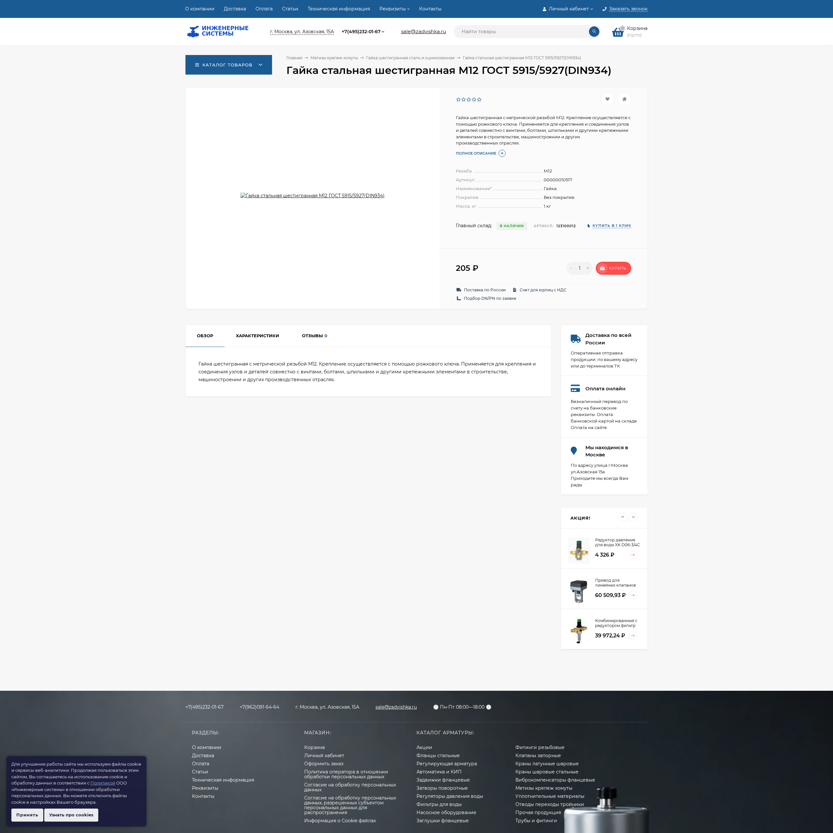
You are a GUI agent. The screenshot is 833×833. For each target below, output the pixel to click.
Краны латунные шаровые (547, 764)
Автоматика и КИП (439, 772)
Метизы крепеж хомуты (334, 57)
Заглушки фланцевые (442, 821)
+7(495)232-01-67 (361, 32)
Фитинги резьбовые (540, 747)
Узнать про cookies (71, 814)
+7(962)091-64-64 (259, 707)
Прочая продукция (538, 812)
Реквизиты (392, 9)
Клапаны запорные (538, 755)
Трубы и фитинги (536, 821)
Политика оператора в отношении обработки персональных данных (346, 774)
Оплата (264, 9)
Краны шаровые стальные (547, 772)
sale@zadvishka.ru (423, 31)
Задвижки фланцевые (443, 780)
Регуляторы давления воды (449, 796)
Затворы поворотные (442, 788)
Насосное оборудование (446, 812)
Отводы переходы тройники (549, 804)
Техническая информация (339, 9)
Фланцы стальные (438, 755)
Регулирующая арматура (446, 764)
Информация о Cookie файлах (340, 821)
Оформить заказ (323, 764)
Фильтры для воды (439, 804)
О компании (199, 9)
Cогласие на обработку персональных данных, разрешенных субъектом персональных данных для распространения (350, 805)
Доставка (235, 9)
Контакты (430, 9)
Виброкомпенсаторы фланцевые (555, 780)
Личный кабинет (324, 755)
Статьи (290, 9)
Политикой (102, 782)
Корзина (314, 747)
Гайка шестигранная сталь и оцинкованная (410, 57)
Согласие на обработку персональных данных (350, 787)
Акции (424, 747)
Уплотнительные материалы (549, 796)
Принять (27, 814)
